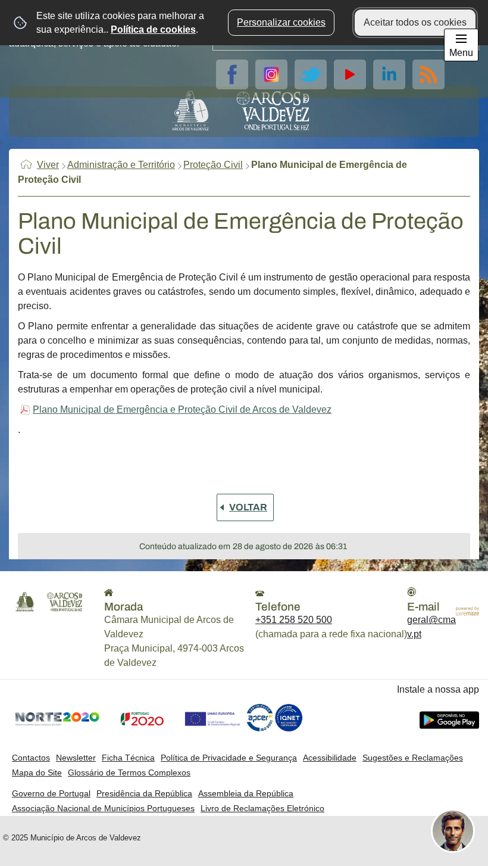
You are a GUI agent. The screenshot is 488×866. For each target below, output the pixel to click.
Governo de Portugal (51, 793)
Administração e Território (121, 165)
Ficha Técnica (128, 757)
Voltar (248, 507)
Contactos (31, 757)
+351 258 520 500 (293, 620)
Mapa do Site (37, 772)
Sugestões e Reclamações (412, 757)
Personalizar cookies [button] (281, 22)
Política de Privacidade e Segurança (229, 757)
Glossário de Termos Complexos (129, 772)
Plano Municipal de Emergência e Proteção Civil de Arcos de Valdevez (182, 409)
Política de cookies (153, 29)
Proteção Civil (213, 165)
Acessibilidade (329, 757)
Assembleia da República (245, 793)
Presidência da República (144, 793)
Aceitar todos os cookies (415, 22)
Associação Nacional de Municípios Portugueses (103, 808)
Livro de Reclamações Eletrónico (262, 808)
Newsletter (76, 757)
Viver (48, 165)
